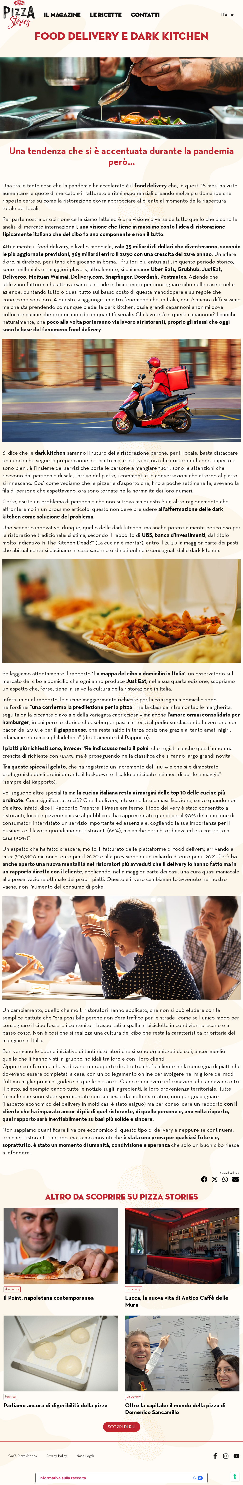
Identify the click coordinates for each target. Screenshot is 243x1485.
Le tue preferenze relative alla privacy (142, 1478)
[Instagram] (226, 1456)
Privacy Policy (56, 1456)
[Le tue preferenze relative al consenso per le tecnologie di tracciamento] (234, 1476)
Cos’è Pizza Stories (22, 1456)
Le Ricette (106, 15)
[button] (204, 1179)
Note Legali (85, 1456)
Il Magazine (62, 15)
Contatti (145, 15)
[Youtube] (236, 1456)
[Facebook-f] (215, 1456)
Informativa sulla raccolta (62, 1478)
